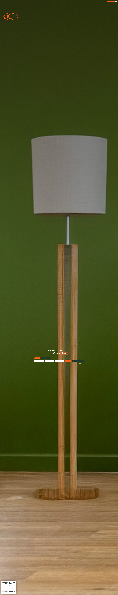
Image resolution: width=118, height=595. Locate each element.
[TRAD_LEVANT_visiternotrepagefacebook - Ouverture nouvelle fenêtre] (108, 1)
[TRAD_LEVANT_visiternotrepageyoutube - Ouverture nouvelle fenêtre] (114, 1)
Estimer (48, 358)
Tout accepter (12, 591)
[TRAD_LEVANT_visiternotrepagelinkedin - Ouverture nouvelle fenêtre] (112, 1)
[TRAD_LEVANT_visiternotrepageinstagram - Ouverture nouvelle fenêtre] (110, 1)
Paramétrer (5, 591)
